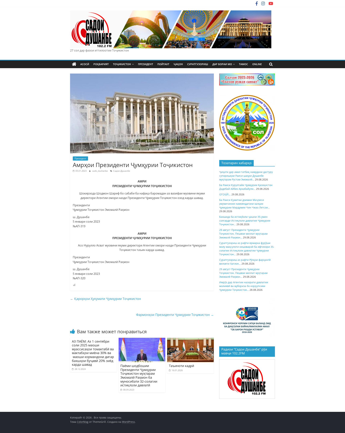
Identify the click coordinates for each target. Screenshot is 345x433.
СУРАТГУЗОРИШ (197, 64)
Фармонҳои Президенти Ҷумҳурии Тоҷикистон (175, 314)
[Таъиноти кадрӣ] (190, 340)
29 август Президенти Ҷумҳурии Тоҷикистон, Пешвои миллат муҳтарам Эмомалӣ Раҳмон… (243, 233)
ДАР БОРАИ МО (222, 64)
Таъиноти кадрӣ (181, 366)
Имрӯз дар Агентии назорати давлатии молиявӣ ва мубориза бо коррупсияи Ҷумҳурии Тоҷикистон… (243, 286)
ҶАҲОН (178, 64)
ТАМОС (243, 64)
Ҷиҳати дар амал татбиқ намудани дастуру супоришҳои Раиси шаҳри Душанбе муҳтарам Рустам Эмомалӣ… (246, 175)
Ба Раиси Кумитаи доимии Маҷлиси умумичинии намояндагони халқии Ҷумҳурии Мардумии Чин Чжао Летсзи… (244, 203)
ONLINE (257, 64)
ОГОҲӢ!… (225, 194)
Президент (80, 158)
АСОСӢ (84, 64)
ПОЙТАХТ (163, 64)
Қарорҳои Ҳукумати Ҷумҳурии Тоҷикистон (105, 298)
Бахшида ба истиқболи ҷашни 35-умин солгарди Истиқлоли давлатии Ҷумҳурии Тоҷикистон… (244, 220)
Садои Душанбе (121, 170)
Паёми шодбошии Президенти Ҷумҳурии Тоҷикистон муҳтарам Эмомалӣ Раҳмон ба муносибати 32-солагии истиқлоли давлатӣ (138, 375)
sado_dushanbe (100, 170)
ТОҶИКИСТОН (122, 64)
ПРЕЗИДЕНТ (145, 64)
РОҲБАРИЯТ (101, 64)
